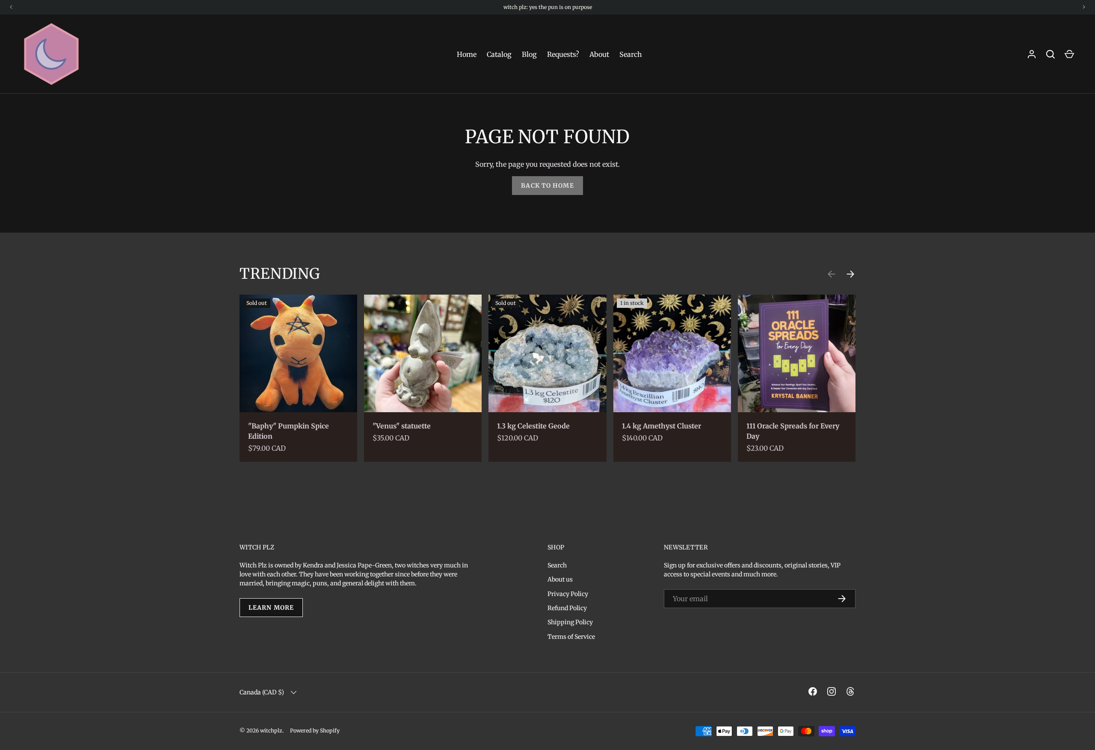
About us (560, 579)
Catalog (499, 54)
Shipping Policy (570, 622)
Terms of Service (571, 637)
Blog (529, 54)
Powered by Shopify (315, 730)
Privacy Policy (568, 594)
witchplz (271, 730)
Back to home (547, 185)
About (599, 54)
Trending (280, 273)
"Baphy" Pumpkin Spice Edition (288, 431)
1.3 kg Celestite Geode (533, 426)
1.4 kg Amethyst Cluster (661, 426)
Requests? (563, 54)
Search (630, 54)
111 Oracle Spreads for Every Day (792, 431)
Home (466, 54)
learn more (271, 607)
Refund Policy (567, 608)
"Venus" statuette (402, 426)
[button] (1069, 54)
